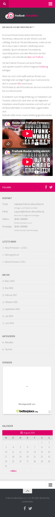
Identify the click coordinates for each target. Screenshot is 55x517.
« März (13, 470)
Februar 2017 (11, 295)
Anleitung (43, 66)
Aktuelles (9, 342)
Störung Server (12, 254)
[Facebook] (46, 187)
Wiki (19, 83)
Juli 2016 (9, 316)
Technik (8, 349)
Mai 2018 (9, 288)
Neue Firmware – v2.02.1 (16, 247)
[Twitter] (51, 187)
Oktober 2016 (11, 302)
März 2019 (9, 281)
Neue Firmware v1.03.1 (15, 261)
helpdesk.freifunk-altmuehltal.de (29, 204)
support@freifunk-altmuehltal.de (29, 211)
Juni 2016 (9, 323)
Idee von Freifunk (35, 57)
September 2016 (12, 309)
